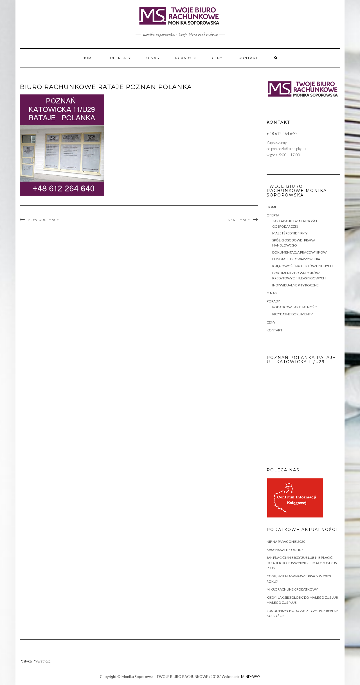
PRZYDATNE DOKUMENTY (292, 314)
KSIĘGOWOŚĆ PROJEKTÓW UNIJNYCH (302, 266)
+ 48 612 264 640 (282, 133)
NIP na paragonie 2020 (286, 541)
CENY (217, 58)
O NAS (153, 58)
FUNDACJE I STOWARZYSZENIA (296, 259)
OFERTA (119, 58)
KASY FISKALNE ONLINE (285, 550)
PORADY (184, 58)
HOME (88, 58)
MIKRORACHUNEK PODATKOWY (292, 589)
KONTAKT (248, 58)
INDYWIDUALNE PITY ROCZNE (295, 285)
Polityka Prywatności (35, 661)
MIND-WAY (250, 676)
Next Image (239, 220)
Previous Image (43, 220)
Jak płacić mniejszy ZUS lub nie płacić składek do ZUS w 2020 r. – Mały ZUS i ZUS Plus (302, 562)
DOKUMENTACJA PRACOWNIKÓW (299, 252)
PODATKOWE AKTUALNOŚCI (295, 307)
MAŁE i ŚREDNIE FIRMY (289, 233)
